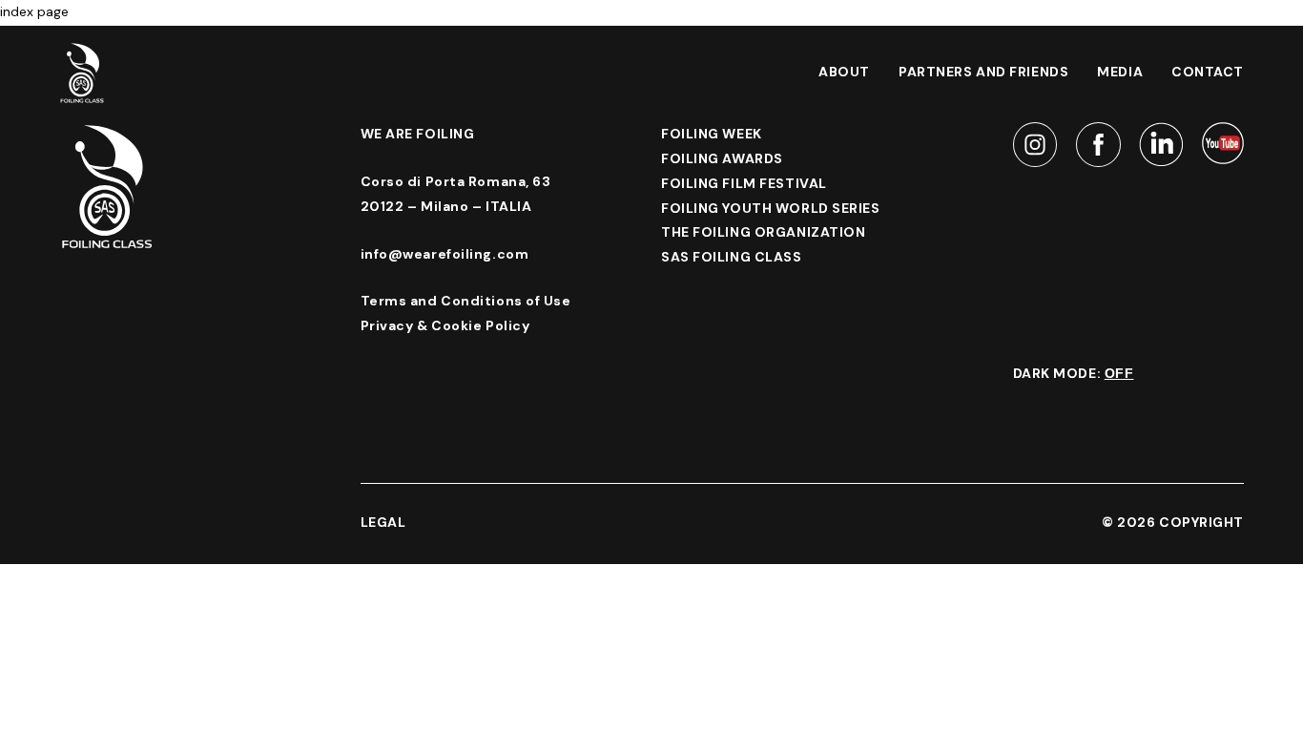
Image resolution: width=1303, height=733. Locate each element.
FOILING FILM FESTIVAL (744, 183)
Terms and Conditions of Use (466, 300)
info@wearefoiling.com (445, 253)
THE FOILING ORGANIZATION (763, 232)
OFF (1119, 373)
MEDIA (1120, 71)
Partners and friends (983, 71)
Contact (1207, 71)
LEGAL (383, 522)
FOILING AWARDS (722, 158)
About (844, 71)
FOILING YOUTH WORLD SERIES (770, 208)
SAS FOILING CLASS (731, 256)
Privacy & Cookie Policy (445, 325)
